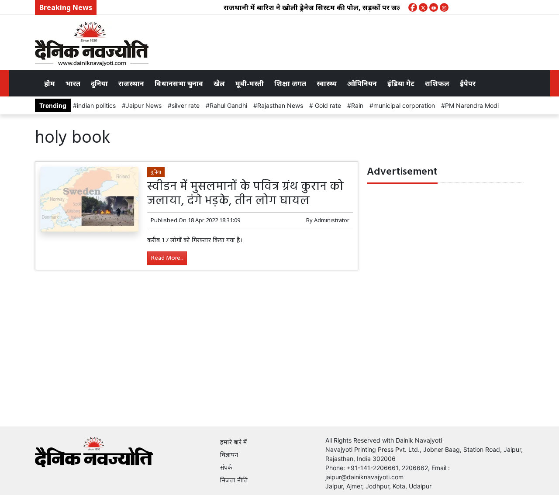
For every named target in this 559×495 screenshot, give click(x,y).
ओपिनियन (362, 83)
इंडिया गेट (400, 83)
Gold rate (327, 105)
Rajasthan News (280, 105)
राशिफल (437, 83)
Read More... (167, 258)
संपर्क (226, 467)
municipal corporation (404, 105)
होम (49, 83)
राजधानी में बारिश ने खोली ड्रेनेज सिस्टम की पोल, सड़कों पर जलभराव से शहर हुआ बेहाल (340, 7)
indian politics (96, 105)
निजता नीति (234, 480)
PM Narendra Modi (472, 105)
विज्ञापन (229, 454)
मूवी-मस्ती (249, 83)
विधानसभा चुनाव (179, 83)
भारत (73, 83)
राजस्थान (131, 83)
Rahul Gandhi (228, 105)
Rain (357, 105)
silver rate (186, 105)
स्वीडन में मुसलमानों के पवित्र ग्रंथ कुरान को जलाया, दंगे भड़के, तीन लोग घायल (245, 194)
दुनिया (99, 83)
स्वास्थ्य (327, 83)
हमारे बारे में (233, 442)
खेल (219, 83)
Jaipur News (144, 105)
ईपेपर (468, 83)
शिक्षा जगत (290, 83)
